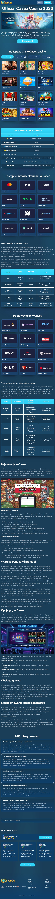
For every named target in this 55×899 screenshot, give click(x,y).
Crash (33, 57)
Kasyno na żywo (20, 57)
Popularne (6, 57)
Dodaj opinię (45, 837)
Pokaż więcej (27, 865)
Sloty (46, 57)
